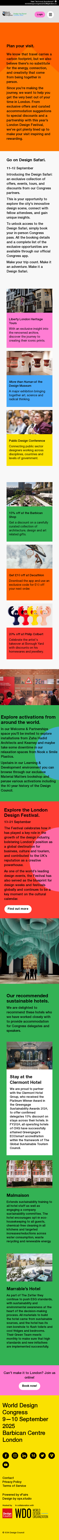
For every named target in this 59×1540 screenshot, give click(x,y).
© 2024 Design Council (13, 1533)
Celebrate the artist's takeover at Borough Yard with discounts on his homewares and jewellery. (26, 646)
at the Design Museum (25, 384)
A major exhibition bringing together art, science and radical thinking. (27, 395)
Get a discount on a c (28, 528)
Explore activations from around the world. (28, 720)
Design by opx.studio (17, 1498)
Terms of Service (14, 1486)
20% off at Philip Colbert (26, 634)
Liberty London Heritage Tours (26, 321)
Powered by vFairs (15, 1495)
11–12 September (20, 168)
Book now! (29, 1386)
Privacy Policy (11, 1482)
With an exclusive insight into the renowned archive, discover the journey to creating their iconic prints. (28, 335)
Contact (8, 1478)
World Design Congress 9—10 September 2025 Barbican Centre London (25, 1423)
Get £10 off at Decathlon (26, 575)
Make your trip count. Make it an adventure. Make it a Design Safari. (29, 267)
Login (40, 15)
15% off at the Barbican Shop (26, 515)
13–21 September (17, 822)
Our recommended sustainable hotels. (28, 999)
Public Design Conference (27, 441)
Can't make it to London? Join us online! (29, 1376)
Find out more (18, 909)
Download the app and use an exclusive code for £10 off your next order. (29, 585)
